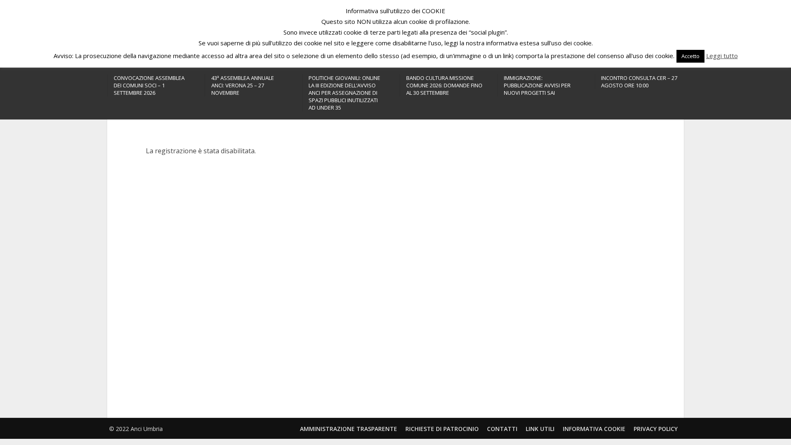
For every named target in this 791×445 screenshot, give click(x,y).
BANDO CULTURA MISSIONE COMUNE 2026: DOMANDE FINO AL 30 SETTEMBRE (444, 85)
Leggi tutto (722, 56)
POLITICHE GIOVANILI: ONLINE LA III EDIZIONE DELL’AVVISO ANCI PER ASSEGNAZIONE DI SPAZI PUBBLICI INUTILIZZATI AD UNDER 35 (344, 92)
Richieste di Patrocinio (442, 429)
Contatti (502, 429)
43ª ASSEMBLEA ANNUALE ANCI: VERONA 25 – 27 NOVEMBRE (242, 85)
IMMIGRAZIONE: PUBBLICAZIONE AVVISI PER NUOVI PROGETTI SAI (537, 85)
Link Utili (540, 429)
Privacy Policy (656, 429)
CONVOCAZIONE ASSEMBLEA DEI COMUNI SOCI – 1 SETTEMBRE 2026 (149, 85)
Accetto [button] (690, 56)
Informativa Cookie (594, 429)
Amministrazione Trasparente (348, 429)
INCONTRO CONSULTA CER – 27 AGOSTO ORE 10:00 (639, 81)
